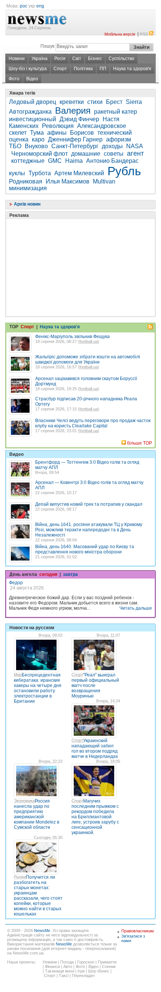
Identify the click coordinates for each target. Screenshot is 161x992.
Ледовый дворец (32, 102)
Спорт (60, 68)
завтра (70, 574)
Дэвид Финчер (79, 119)
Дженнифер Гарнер (75, 139)
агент (135, 153)
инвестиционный (32, 119)
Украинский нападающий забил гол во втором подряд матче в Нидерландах (95, 748)
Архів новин (26, 204)
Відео (32, 78)
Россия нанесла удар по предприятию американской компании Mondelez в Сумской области (36, 814)
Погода (67, 962)
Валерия (73, 110)
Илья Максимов (67, 181)
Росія (60, 58)
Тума (37, 132)
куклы (17, 173)
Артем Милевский (79, 173)
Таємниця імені (59, 971)
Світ (76, 58)
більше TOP (139, 443)
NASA (134, 146)
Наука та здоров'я (132, 68)
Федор (16, 582)
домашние (85, 153)
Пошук (47, 46)
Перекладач (83, 975)
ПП (103, 68)
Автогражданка (30, 111)
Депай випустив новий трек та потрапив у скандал (88, 504)
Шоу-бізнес (98, 971)
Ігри (81, 971)
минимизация (28, 188)
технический (114, 132)
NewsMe (42, 930)
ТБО (15, 146)
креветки (72, 102)
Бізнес (95, 58)
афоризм (118, 139)
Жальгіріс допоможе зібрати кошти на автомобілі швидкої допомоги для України (87, 359)
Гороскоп (85, 962)
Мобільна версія (119, 34)
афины (57, 132)
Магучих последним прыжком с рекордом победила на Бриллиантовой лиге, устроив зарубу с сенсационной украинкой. (95, 816)
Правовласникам (137, 931)
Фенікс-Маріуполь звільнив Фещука (72, 336)
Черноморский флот (39, 153)
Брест (114, 102)
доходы (112, 146)
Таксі (64, 975)
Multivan (104, 181)
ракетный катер (115, 111)
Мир (18, 674)
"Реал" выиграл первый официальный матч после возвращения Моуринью (95, 685)
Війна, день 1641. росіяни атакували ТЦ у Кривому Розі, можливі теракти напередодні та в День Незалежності (88, 530)
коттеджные (28, 161)
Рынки (20, 877)
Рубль (124, 171)
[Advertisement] (65, 249)
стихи (95, 102)
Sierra (134, 102)
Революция (58, 126)
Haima (74, 161)
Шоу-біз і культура (28, 68)
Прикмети (107, 962)
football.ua (88, 341)
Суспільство (121, 58)
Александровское (101, 126)
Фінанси (52, 966)
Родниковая (25, 181)
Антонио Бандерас (112, 161)
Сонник (109, 966)
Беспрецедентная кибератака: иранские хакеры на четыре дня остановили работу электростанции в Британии (37, 688)
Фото (14, 78)
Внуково (36, 146)
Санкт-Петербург (74, 146)
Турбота (39, 173)
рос (23, 6)
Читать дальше (135, 608)
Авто (67, 966)
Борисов (82, 132)
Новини (17, 58)
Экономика (24, 800)
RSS (144, 34)
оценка (18, 139)
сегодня (48, 574)
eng (40, 6)
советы (114, 153)
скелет (18, 132)
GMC (55, 161)
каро (38, 139)
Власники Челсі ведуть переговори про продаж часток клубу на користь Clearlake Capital (93, 423)
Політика (83, 68)
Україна (39, 58)
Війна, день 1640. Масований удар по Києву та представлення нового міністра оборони (84, 549)
